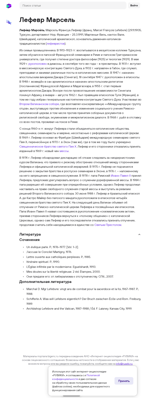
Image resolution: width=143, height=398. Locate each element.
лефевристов (56, 43)
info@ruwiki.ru (124, 363)
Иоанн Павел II (121, 175)
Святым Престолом (107, 225)
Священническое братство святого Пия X (47, 146)
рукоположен (37, 63)
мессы (64, 151)
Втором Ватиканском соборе (39, 104)
